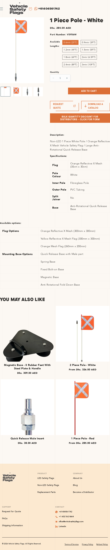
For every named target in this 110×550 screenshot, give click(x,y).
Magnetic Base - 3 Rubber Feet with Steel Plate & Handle (27, 366)
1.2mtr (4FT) (70, 49)
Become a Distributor (83, 492)
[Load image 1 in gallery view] (5, 91)
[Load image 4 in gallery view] (38, 91)
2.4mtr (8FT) (70, 64)
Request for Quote (11, 512)
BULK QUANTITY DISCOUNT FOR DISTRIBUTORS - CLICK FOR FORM (80, 118)
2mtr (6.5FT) (89, 57)
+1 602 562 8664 (66, 517)
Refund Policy (102, 544)
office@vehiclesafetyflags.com (71, 522)
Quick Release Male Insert (27, 438)
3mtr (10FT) (88, 64)
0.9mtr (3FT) (89, 42)
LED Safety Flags (46, 478)
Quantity (54, 72)
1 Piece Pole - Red (82, 438)
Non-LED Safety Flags (48, 485)
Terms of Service (72, 544)
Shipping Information (12, 526)
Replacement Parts (47, 492)
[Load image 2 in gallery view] (16, 91)
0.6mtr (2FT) (70, 42)
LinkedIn (62, 526)
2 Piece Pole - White (83, 365)
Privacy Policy (87, 544)
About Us (77, 478)
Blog (75, 485)
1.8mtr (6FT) (70, 57)
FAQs (4, 519)
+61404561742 (49, 8)
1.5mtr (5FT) (89, 49)
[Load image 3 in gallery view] (27, 91)
